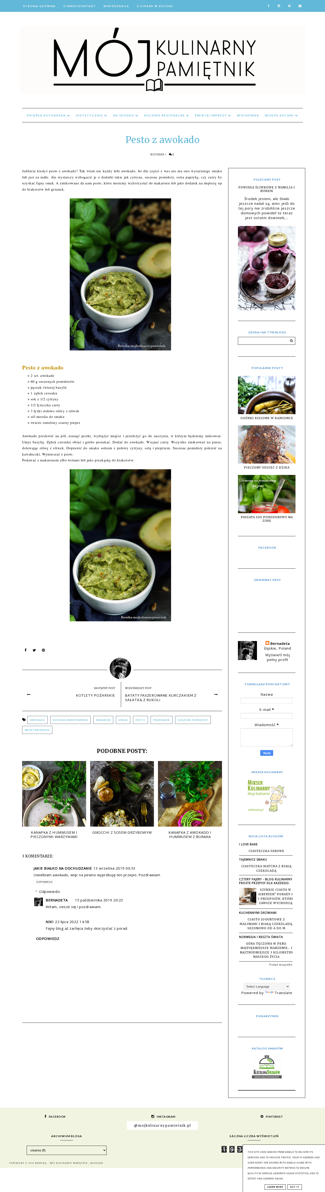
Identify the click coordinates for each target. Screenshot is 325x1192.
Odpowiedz (44, 882)
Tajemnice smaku (253, 859)
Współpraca (116, 6)
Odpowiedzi (49, 891)
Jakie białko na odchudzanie (63, 868)
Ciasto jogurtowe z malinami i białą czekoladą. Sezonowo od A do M (266, 924)
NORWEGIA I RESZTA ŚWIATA (261, 937)
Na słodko (124, 115)
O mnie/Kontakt (79, 6)
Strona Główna (39, 6)
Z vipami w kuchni (155, 6)
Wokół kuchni (280, 115)
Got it (294, 1187)
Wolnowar (248, 115)
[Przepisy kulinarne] (266, 811)
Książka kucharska (47, 115)
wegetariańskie (37, 729)
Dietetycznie (90, 115)
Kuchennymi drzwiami (258, 913)
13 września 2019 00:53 (115, 868)
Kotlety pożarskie (95, 695)
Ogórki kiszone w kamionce (267, 418)
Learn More (275, 1187)
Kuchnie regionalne (165, 115)
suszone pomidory (193, 719)
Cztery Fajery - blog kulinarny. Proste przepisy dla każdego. (266, 881)
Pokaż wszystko (281, 964)
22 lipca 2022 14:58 (72, 921)
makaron (103, 719)
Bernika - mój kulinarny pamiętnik (62, 1163)
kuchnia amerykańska (70, 719)
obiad (123, 719)
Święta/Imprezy (211, 115)
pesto (140, 719)
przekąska (161, 719)
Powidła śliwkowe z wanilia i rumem (266, 189)
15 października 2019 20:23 (99, 900)
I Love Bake (248, 844)
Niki (50, 921)
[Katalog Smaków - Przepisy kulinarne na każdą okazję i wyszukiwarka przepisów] (267, 1077)
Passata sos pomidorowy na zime (267, 518)
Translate (283, 992)
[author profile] (122, 667)
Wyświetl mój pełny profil (277, 657)
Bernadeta (57, 900)
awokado (37, 719)
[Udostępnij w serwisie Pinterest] (43, 651)
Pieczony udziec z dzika (267, 467)
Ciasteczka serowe (266, 851)
